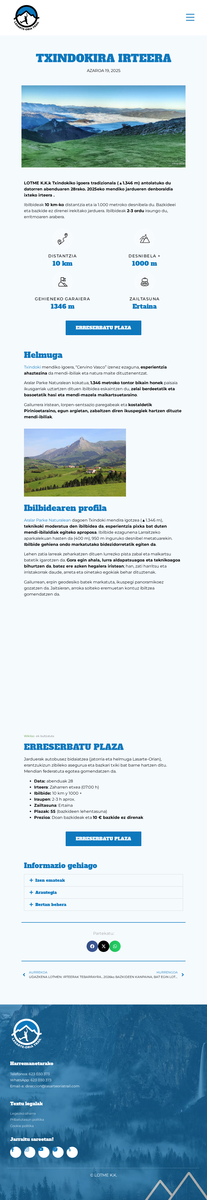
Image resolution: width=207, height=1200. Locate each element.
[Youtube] (43, 1152)
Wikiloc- (29, 736)
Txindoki (32, 367)
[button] (103, 880)
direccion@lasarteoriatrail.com (52, 1086)
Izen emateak (50, 880)
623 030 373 (39, 1074)
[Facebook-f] (15, 1152)
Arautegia (46, 892)
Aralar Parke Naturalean (48, 520)
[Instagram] (29, 1152)
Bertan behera (50, 904)
